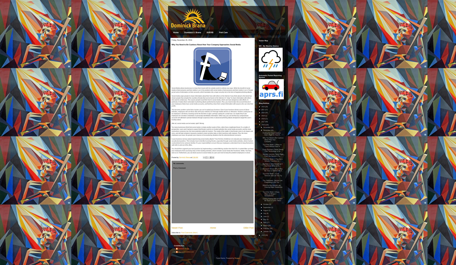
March (265, 225)
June (265, 216)
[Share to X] (208, 157)
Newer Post (177, 228)
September (267, 207)
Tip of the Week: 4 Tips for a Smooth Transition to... (272, 160)
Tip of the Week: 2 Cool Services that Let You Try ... (272, 175)
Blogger (237, 258)
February (266, 228)
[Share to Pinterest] (213, 157)
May (265, 219)
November (267, 130)
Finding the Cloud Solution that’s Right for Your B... (272, 134)
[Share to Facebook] (211, 157)
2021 (263, 110)
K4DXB (210, 32)
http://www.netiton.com (186, 252)
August (266, 210)
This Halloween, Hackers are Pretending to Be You (272, 181)
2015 (263, 235)
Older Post (248, 228)
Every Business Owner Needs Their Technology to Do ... (273, 150)
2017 (263, 122)
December (267, 127)
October (266, 204)
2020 (263, 113)
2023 (263, 107)
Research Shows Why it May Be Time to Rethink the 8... (273, 170)
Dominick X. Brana (192, 32)
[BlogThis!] (206, 157)
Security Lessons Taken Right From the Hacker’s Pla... (273, 155)
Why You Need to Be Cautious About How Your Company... (273, 139)
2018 (263, 119)
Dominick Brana (183, 249)
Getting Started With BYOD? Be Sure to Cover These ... (273, 200)
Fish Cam (223, 32)
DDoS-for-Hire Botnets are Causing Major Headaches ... (273, 187)
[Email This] (204, 157)
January (266, 231)
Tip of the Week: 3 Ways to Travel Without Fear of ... (272, 145)
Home (176, 32)
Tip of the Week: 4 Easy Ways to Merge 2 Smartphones (271, 194)
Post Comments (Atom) (189, 233)
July (265, 213)
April (265, 222)
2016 (263, 125)
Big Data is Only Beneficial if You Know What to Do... (273, 165)
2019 (263, 116)
